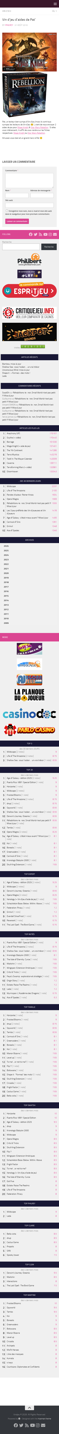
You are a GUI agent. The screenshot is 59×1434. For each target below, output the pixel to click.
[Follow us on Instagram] (50, 234)
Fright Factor (12, 1087)
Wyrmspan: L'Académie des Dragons (23, 993)
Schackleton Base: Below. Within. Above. (24, 903)
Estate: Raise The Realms (18, 985)
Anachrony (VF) (13, 433)
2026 (6, 546)
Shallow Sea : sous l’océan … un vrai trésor (20, 367)
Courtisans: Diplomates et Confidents (23, 1367)
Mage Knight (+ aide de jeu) (18, 446)
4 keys (10, 1362)
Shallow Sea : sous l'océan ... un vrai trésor (25, 760)
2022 (6, 564)
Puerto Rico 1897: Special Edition (21, 782)
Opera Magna (13, 499)
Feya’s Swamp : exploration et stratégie (24, 976)
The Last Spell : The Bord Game (20, 924)
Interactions (12, 1281)
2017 (6, 587)
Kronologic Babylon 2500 (18, 860)
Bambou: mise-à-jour (11, 364)
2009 (6, 623)
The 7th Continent (14, 450)
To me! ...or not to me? (16, 1062)
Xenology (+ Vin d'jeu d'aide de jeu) (22, 899)
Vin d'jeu (6, 11)
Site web (9, 200)
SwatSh (5, 392)
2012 (6, 609)
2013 (6, 605)
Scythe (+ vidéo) (14, 437)
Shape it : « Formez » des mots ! (16, 373)
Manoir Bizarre (13, 1053)
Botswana (11, 1070)
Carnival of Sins (13, 522)
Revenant (11, 920)
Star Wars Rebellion (39, 127)
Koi (8, 843)
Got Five (10, 1181)
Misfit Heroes (13, 1350)
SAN (9, 1250)
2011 (6, 614)
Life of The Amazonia (16, 490)
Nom (8, 190)
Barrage (10, 442)
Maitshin (11, 963)
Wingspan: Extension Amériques (21, 968)
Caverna (10, 463)
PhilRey (9, 25)
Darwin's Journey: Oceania (18, 816)
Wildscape (11, 486)
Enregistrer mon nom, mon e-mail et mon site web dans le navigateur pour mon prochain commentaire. (28, 212)
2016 (6, 591)
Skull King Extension (15, 864)
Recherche (6, 242)
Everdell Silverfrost (15, 916)
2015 (6, 596)
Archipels (11, 1345)
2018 (6, 582)
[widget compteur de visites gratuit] (33, 347)
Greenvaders (12, 852)
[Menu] (55, 4)
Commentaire (11, 170)
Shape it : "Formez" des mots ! (20, 1074)
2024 (6, 555)
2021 (6, 568)
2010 (6, 618)
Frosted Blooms (14, 795)
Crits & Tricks (13, 972)
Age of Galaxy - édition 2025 (19, 778)
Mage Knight (22, 127)
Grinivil (10, 526)
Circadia (10, 1083)
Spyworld (11, 807)
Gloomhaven (12, 471)
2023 (6, 559)
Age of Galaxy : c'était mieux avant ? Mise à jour (27, 517)
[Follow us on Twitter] (35, 234)
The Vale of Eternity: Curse (18, 959)
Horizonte (11, 786)
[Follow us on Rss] (40, 234)
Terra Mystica (13, 454)
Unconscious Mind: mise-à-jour (16, 370)
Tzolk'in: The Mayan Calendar (19, 459)
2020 (6, 573)
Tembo (10, 827)
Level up (10, 1057)
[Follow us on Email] (55, 234)
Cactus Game (13, 1091)
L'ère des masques (15, 1354)
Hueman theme (44, 1419)
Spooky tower (13, 1255)
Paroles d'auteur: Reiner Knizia (20, 495)
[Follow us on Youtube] (45, 234)
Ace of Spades (13, 530)
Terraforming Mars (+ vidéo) (19, 467)
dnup (9, 803)
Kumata (10, 1358)
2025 (6, 550)
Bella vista (11, 1095)
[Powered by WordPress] (19, 1418)
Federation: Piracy (15, 907)
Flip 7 (9, 1066)
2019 (6, 577)
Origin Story (12, 980)
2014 (6, 600)
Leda (4, 376)
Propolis (10, 1246)
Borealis (10, 847)
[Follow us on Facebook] (31, 234)
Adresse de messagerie (41, 190)
